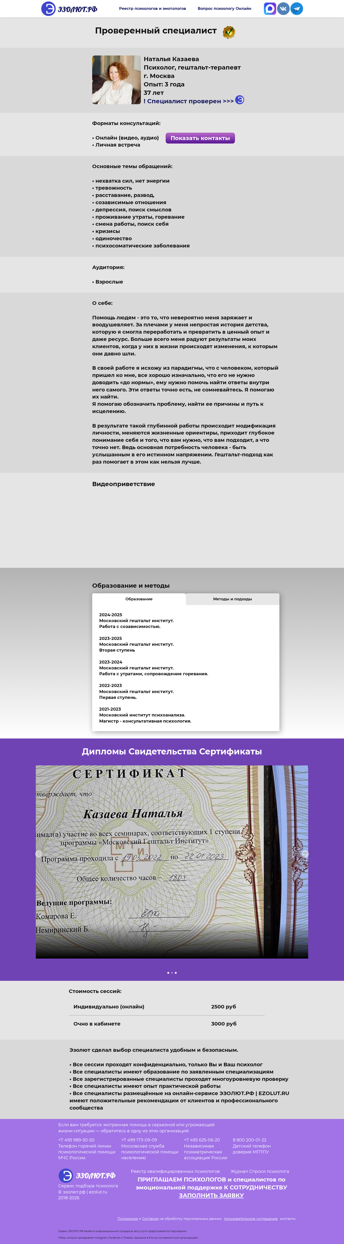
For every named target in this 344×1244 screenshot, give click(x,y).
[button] (39, 854)
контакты (288, 1219)
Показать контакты (200, 138)
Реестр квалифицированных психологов (175, 1171)
